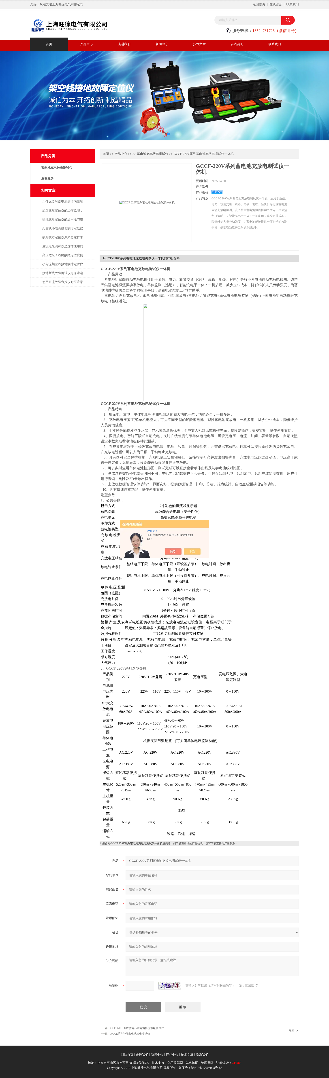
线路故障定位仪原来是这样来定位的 (62, 239)
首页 (49, 44)
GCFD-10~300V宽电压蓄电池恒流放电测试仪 (137, 1028)
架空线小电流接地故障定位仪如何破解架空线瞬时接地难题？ (62, 231)
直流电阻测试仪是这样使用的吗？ (62, 248)
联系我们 (292, 4)
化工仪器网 (175, 1063)
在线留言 (275, 4)
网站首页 (127, 1054)
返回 (291, 1030)
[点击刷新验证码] (169, 985)
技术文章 (199, 44)
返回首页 (259, 4)
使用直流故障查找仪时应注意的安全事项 (62, 284)
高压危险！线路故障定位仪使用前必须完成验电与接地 (62, 257)
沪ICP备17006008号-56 (206, 1068)
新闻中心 (162, 44)
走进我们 (124, 44)
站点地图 (192, 1063)
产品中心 (86, 44)
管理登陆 (207, 1063)
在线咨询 (237, 44)
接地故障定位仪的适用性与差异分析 (62, 222)
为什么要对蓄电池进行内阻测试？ (62, 204)
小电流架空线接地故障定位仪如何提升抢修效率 (62, 266)
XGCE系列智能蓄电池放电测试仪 (130, 1033)
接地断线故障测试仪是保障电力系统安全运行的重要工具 (62, 275)
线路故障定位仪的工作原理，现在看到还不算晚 (62, 213)
